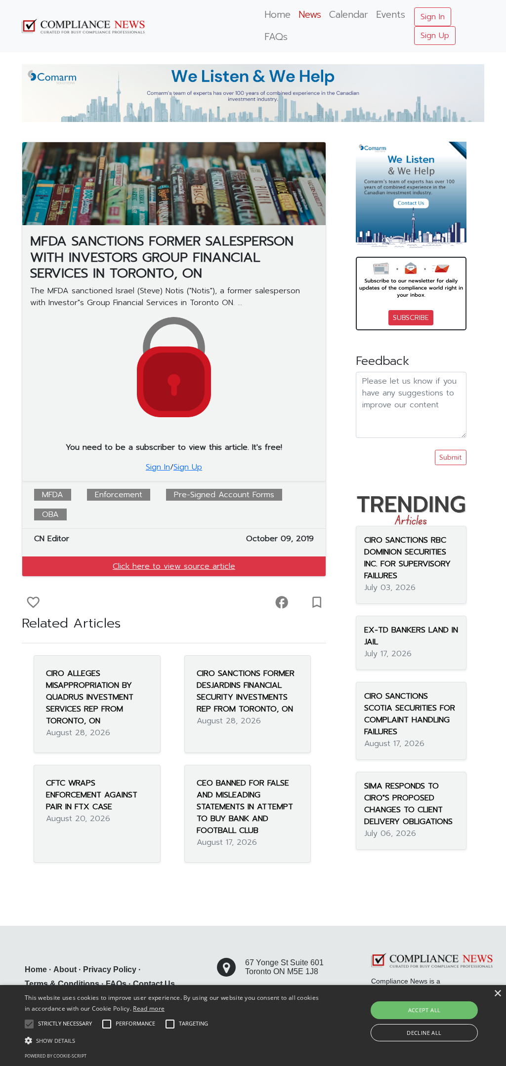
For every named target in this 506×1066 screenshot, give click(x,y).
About (65, 969)
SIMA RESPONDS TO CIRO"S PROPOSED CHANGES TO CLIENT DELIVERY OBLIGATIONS (408, 804)
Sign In (433, 17)
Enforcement (118, 495)
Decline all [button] (424, 1032)
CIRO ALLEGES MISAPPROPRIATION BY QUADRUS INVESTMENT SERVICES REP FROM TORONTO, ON (89, 697)
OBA (50, 514)
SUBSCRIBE (411, 318)
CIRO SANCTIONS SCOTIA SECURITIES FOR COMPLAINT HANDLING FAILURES (409, 714)
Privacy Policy (109, 969)
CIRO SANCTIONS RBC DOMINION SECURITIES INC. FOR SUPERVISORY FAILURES (407, 558)
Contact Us (154, 984)
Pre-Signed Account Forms (224, 495)
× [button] (497, 993)
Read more (149, 1008)
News (309, 14)
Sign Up (435, 35)
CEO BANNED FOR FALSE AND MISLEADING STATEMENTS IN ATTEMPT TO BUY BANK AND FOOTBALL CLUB (245, 806)
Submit (450, 457)
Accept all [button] (424, 1010)
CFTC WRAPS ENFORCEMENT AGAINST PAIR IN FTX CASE (91, 795)
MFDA (52, 495)
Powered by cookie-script (55, 1056)
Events (390, 14)
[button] (173, 1040)
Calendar (348, 14)
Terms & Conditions (62, 984)
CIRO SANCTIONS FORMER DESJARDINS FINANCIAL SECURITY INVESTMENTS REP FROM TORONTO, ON (246, 691)
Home (277, 14)
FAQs (276, 37)
